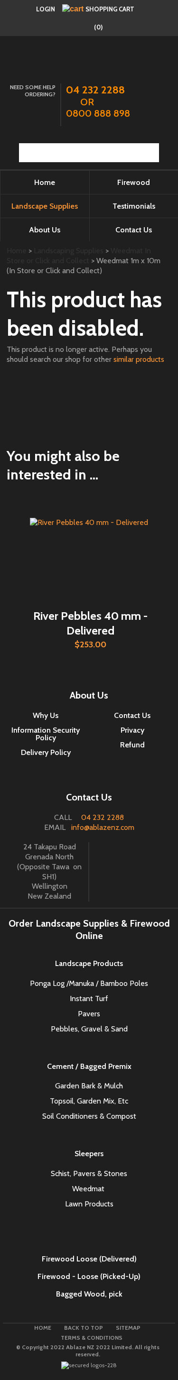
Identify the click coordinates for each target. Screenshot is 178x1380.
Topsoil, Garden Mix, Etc (89, 1100)
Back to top (83, 1327)
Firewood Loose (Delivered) (89, 1258)
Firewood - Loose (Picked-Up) (89, 1276)
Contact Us (132, 715)
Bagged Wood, (81, 1293)
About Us (44, 229)
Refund (132, 744)
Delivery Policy (46, 752)
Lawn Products (89, 1203)
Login (45, 9)
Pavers (89, 1013)
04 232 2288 (102, 817)
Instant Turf (89, 998)
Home (44, 182)
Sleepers (89, 1153)
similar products (138, 359)
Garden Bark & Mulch (89, 1085)
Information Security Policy (45, 734)
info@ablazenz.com (102, 827)
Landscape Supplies (44, 206)
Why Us (45, 715)
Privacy (132, 730)
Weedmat (89, 1188)
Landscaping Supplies (68, 250)
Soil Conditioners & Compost (89, 1116)
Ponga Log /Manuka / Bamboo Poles (89, 983)
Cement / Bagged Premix (89, 1066)
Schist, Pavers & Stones (89, 1173)
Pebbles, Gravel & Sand (89, 1028)
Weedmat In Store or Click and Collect (79, 255)
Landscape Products (89, 963)
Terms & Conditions (91, 1337)
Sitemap (128, 1327)
